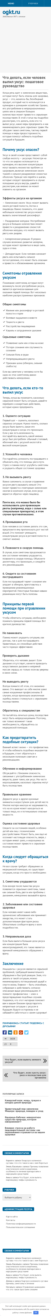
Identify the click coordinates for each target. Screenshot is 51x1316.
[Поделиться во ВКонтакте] (10, 1032)
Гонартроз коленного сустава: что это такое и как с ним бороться (27, 1161)
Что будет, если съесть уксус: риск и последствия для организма (29, 1075)
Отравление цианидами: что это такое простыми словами (25, 1288)
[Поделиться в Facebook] (5, 1032)
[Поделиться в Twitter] (26, 1032)
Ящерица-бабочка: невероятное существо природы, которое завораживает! (23, 1119)
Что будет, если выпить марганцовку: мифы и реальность (23, 1178)
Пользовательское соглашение (20, 1227)
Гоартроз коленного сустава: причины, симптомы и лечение (27, 1282)
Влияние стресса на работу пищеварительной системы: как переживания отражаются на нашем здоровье (25, 1131)
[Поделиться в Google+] (21, 1032)
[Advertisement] (25, 45)
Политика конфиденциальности (21, 1223)
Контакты (10, 1220)
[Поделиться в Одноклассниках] (15, 1032)
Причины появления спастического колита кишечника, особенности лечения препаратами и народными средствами (27, 1170)
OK (36, 1312)
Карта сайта (12, 1216)
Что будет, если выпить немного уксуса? (23, 1061)
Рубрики (33, 3)
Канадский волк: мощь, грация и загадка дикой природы (23, 1101)
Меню (11, 3)
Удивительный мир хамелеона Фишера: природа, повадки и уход (24, 1110)
